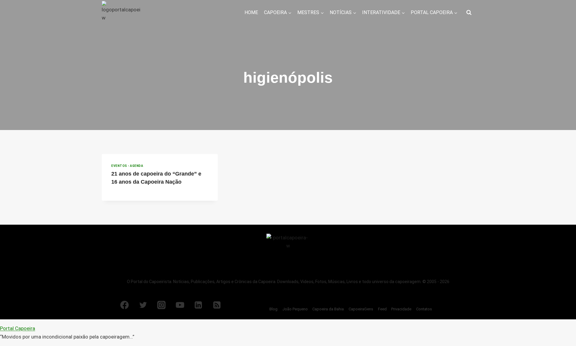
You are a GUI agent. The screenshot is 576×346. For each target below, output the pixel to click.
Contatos (424, 309)
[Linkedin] (198, 305)
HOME (251, 12)
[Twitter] (143, 305)
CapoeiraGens (361, 309)
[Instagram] (161, 305)
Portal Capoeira (17, 328)
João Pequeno (295, 309)
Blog (273, 309)
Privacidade (401, 309)
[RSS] (216, 305)
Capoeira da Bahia (328, 309)
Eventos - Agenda (127, 165)
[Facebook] (124, 305)
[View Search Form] (469, 12)
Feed (382, 309)
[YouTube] (180, 305)
